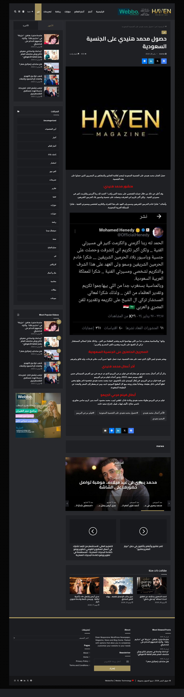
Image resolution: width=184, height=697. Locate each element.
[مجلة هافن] (144, 11)
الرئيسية (100, 12)
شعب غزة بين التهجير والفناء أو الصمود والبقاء (30, 77)
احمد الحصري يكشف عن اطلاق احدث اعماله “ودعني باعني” (153, 598)
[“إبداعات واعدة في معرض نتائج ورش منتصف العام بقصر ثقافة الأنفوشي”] (51, 55)
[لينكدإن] (151, 61)
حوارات (68, 12)
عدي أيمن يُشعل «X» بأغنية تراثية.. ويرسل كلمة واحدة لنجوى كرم (84, 599)
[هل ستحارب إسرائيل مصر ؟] (51, 68)
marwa (162, 54)
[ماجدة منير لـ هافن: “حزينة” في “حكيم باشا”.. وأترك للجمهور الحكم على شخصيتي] (51, 39)
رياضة (58, 12)
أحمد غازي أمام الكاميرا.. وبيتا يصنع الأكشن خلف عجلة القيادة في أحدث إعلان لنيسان (118, 484)
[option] (118, 484)
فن (38, 12)
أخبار (90, 12)
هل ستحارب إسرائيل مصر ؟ (30, 64)
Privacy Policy (82, 661)
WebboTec (109, 681)
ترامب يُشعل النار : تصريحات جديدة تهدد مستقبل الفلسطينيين (30, 90)
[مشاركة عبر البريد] (105, 430)
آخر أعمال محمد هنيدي (153, 412)
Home (85, 657)
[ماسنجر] (144, 61)
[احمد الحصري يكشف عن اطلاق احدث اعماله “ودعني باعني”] (152, 585)
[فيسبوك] (164, 61)
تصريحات (47, 12)
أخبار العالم (79, 12)
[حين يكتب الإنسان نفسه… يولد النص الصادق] (118, 585)
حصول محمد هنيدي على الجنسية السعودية (118, 412)
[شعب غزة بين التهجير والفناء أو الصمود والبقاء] (51, 80)
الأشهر (50, 25)
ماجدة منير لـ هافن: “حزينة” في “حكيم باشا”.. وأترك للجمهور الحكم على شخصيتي (29, 40)
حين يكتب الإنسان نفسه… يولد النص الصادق (119, 598)
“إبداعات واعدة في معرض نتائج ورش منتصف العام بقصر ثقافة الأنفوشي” (31, 54)
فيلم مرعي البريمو (84, 412)
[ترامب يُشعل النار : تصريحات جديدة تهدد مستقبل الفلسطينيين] (51, 92)
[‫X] (157, 61)
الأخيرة (26, 25)
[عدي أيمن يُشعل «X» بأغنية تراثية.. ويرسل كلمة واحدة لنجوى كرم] (84, 585)
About (85, 653)
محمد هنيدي (157, 418)
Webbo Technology (123, 681)
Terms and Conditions (79, 665)
